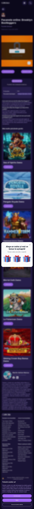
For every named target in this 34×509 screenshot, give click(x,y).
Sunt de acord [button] (17, 496)
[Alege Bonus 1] (17, 259)
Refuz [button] (17, 500)
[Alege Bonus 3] (27, 259)
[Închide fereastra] (29, 244)
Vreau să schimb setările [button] (17, 504)
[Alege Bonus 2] (7, 259)
